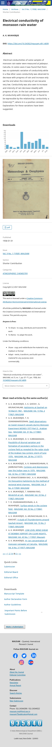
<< (4, 553)
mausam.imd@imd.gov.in (20, 711)
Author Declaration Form (15, 599)
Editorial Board (11, 572)
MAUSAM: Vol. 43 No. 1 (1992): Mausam (26, 537)
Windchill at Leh (16, 495)
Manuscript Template (14, 593)
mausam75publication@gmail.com (23, 714)
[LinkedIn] (34, 658)
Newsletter (14, 683)
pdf (8, 227)
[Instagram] (21, 665)
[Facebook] (15, 658)
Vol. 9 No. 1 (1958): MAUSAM (33, 9)
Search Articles (16, 693)
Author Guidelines (13, 604)
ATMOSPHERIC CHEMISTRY (15, 273)
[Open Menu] (3, 3)
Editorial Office (11, 577)
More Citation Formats (14, 386)
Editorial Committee (18, 675)
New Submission (16, 701)
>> (20, 553)
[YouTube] (31, 665)
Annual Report (15, 685)
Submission (9, 566)
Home (5, 9)
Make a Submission (14, 627)
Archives (14, 9)
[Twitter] (24, 658)
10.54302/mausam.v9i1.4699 (14, 380)
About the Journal (17, 672)
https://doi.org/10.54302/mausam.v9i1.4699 (28, 43)
